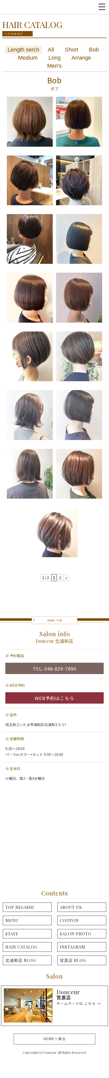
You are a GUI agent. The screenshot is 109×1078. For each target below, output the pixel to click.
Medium (28, 58)
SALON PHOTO (75, 933)
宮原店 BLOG (73, 960)
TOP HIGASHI (19, 907)
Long (54, 58)
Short (71, 49)
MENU (12, 920)
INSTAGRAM (72, 946)
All (51, 49)
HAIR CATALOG (21, 946)
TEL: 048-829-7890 (54, 668)
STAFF (11, 933)
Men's (54, 66)
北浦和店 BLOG (20, 960)
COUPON (69, 920)
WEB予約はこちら (54, 698)
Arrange (81, 58)
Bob (94, 49)
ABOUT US (71, 907)
